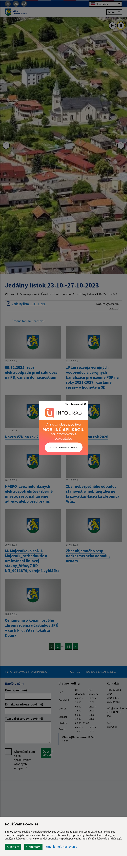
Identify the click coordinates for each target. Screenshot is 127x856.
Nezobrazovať (74, 404)
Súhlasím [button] (13, 847)
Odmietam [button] (33, 847)
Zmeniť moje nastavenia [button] (61, 846)
